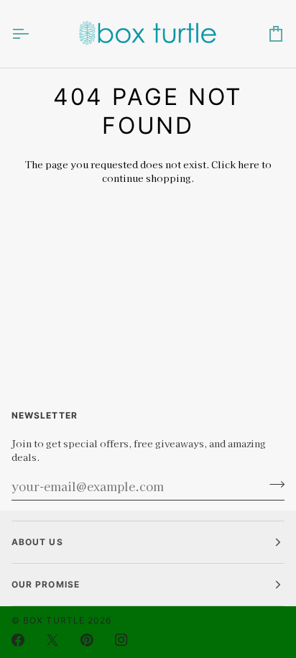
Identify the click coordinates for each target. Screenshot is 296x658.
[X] (52, 640)
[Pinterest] (86, 640)
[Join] (273, 484)
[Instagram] (121, 640)
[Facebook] (17, 640)
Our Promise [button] (45, 584)
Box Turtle (54, 620)
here (248, 164)
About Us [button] (37, 541)
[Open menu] (33, 34)
